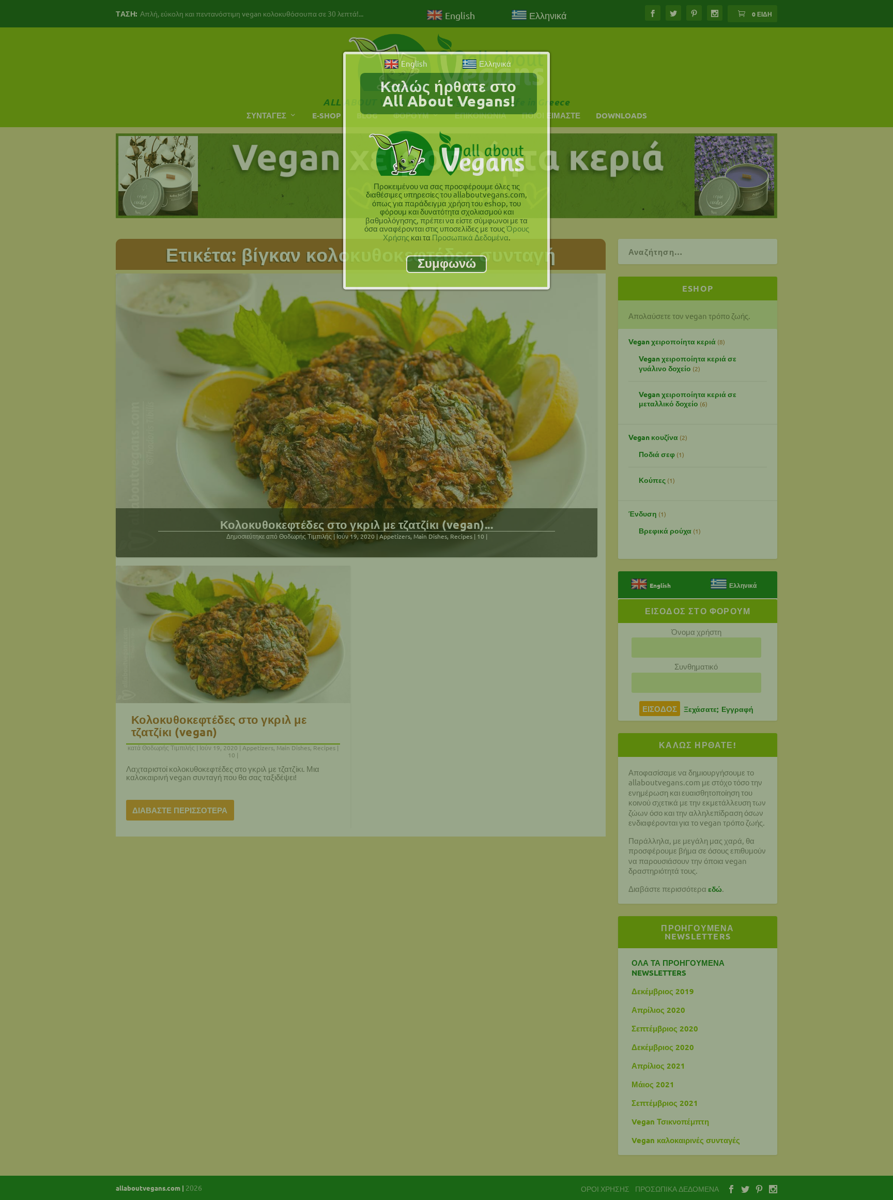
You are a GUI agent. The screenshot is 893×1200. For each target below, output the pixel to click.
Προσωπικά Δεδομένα (470, 237)
